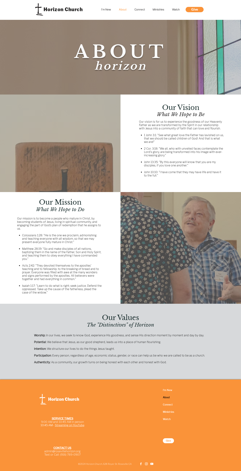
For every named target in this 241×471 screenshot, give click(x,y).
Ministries (168, 411)
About (166, 397)
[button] (158, 9)
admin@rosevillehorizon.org (62, 451)
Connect (168, 404)
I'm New (167, 390)
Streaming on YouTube (69, 425)
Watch (167, 419)
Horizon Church (63, 9)
